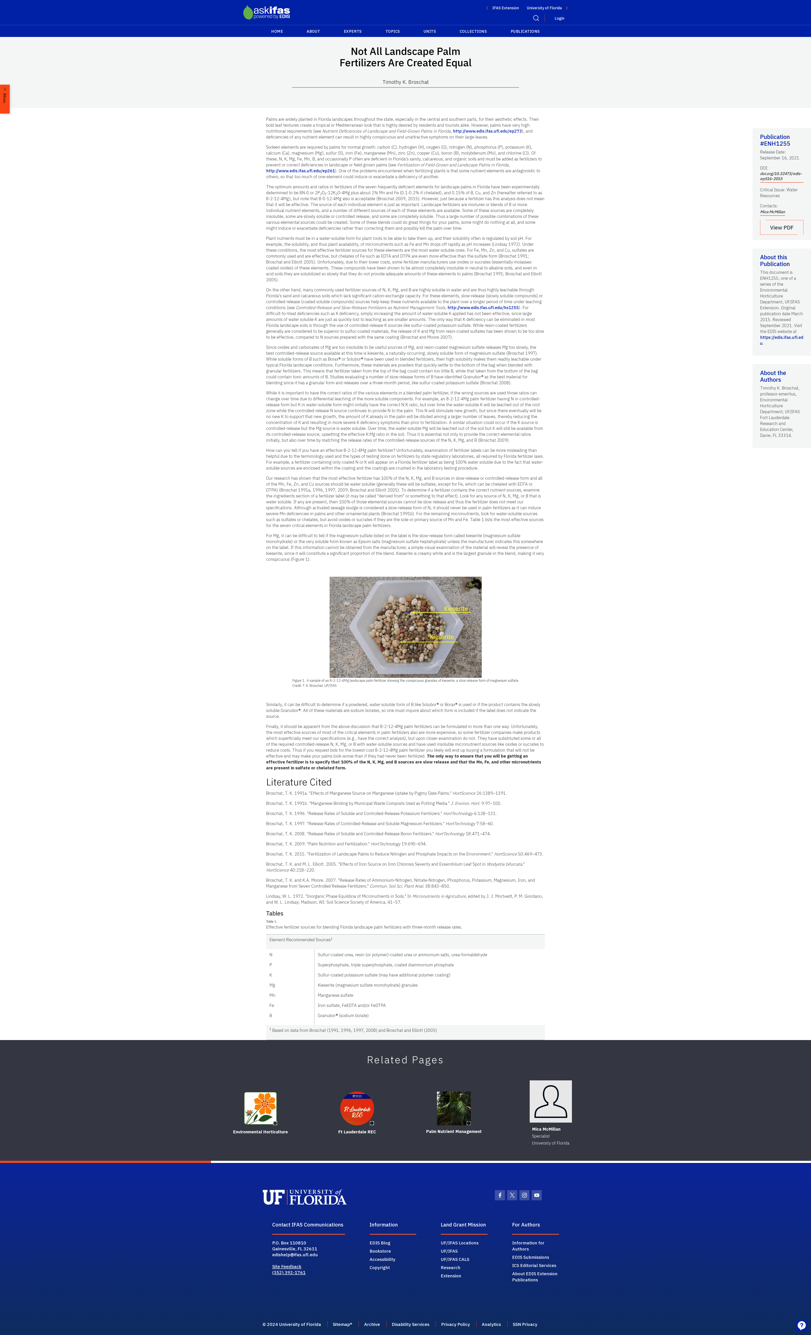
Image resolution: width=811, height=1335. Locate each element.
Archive (372, 1324)
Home (277, 31)
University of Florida (544, 7)
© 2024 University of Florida (292, 1324)
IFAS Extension (505, 7)
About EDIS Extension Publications (535, 1277)
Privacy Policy (455, 1324)
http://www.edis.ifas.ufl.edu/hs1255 (483, 307)
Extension (451, 1276)
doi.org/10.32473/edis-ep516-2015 (781, 176)
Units (430, 31)
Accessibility (382, 1259)
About (313, 31)
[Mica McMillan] (551, 1101)
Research (450, 1267)
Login (559, 18)
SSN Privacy (525, 1324)
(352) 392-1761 (289, 1272)
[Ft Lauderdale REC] (357, 1108)
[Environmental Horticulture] (260, 1108)
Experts (353, 31)
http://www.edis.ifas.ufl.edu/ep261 (300, 171)
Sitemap (341, 1324)
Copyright (380, 1267)
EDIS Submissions (530, 1257)
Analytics (491, 1324)
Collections (473, 31)
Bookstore (380, 1251)
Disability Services (410, 1324)
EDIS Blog (380, 1243)
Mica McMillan (772, 211)
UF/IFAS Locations (460, 1243)
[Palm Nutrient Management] (454, 1108)
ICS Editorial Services (534, 1265)
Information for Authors (528, 1246)
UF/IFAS (449, 1251)
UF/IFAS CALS (455, 1259)
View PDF (782, 227)
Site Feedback (286, 1266)
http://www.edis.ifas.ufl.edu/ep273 (487, 131)
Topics (392, 31)
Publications (525, 31)
